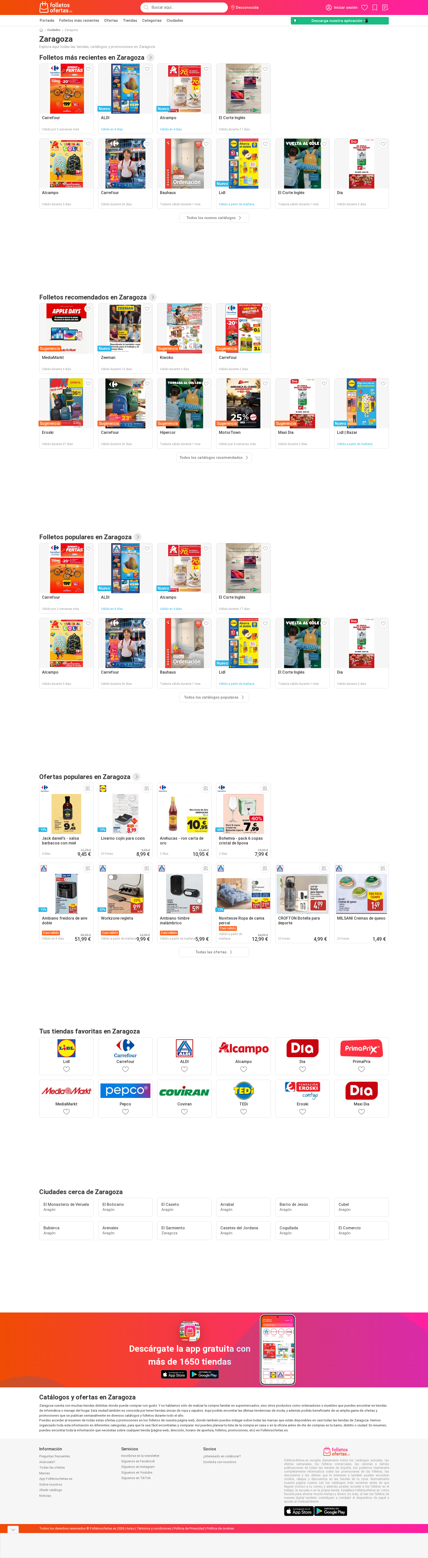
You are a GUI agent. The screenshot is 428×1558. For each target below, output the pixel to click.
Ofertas (111, 20)
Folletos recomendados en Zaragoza (93, 297)
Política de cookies (220, 1528)
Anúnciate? (47, 1462)
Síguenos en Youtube (136, 1472)
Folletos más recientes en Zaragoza (91, 57)
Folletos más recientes (79, 20)
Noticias (45, 1496)
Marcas (44, 1473)
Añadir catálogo (50, 1490)
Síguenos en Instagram (138, 1467)
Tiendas (130, 20)
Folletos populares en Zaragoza (85, 537)
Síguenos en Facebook (138, 1461)
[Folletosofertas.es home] (56, 7)
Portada (47, 20)
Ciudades (175, 20)
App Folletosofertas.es (55, 1479)
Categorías (152, 20)
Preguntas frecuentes (54, 1456)
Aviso (130, 1528)
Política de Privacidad (189, 1528)
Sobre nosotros (50, 1484)
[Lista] (385, 7)
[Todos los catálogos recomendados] (153, 297)
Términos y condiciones (154, 1528)
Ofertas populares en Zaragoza (84, 776)
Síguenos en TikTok (136, 1478)
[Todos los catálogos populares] (138, 537)
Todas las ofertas (52, 1467)
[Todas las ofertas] (136, 777)
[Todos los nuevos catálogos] (150, 57)
